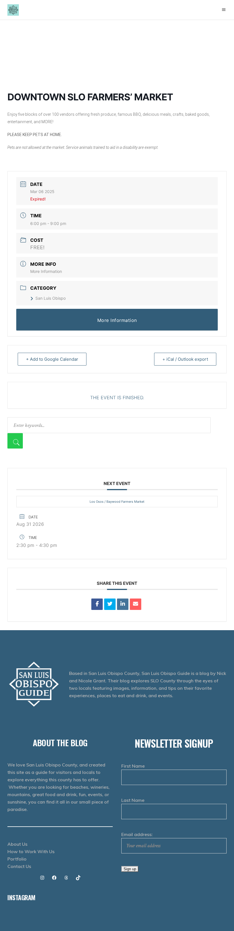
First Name (133, 766)
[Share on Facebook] (97, 604)
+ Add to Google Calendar (52, 359)
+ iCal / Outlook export (185, 359)
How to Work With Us (31, 851)
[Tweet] (110, 604)
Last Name (132, 800)
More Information (46, 271)
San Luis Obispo (50, 298)
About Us (17, 844)
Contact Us (19, 866)
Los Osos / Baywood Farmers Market (117, 502)
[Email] (135, 604)
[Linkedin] (122, 604)
